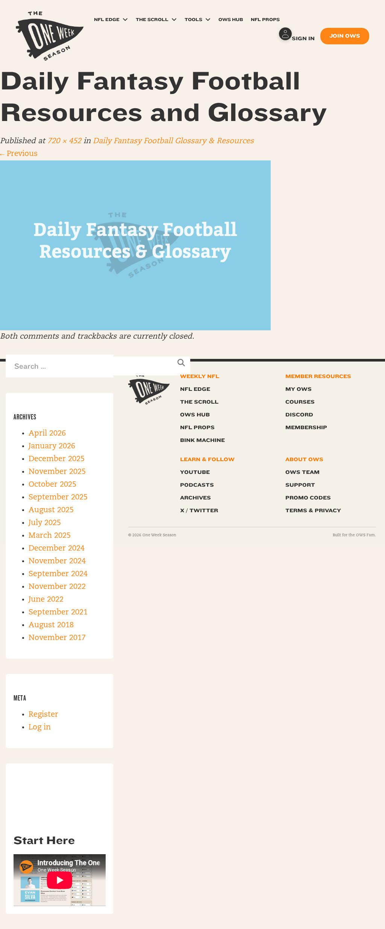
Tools (193, 19)
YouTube (195, 472)
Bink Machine (202, 440)
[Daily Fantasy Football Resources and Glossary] (135, 245)
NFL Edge (107, 19)
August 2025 (51, 510)
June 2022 (46, 600)
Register (43, 715)
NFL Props (265, 19)
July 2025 (45, 523)
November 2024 (57, 561)
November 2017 (57, 638)
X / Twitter (199, 510)
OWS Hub (230, 19)
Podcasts (197, 485)
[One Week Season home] (149, 389)
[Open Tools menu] (208, 19)
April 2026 (47, 433)
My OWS (298, 389)
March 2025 (50, 536)
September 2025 (58, 497)
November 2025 (57, 472)
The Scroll (152, 19)
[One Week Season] (49, 20)
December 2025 (57, 459)
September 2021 (58, 612)
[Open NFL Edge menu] (125, 19)
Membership (306, 427)
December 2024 (57, 548)
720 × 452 (64, 141)
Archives (195, 498)
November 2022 (57, 587)
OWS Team (302, 472)
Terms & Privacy (313, 510)
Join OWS (344, 36)
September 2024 (58, 574)
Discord (299, 415)
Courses (300, 402)
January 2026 (52, 446)
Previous (19, 154)
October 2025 (52, 485)
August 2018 (51, 625)
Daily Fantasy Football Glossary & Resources (173, 141)
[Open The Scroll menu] (174, 19)
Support (300, 485)
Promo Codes (308, 498)
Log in (40, 727)
